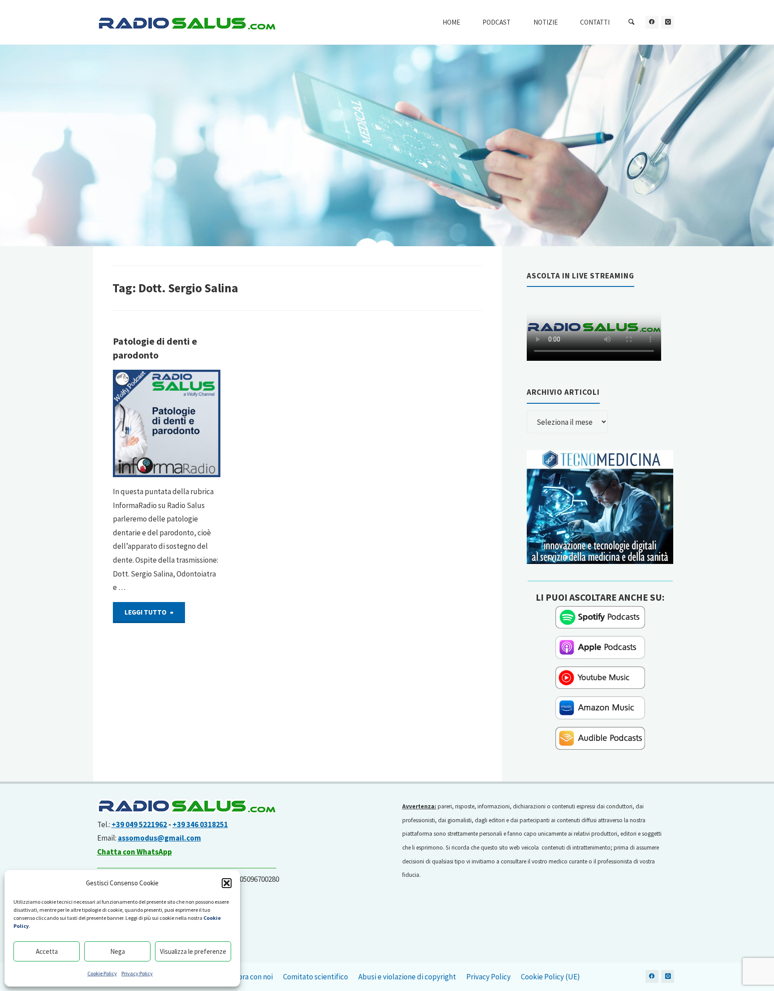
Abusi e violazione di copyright (407, 977)
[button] (226, 883)
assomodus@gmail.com (159, 838)
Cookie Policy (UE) (550, 977)
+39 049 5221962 (139, 824)
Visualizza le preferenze (193, 951)
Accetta (47, 951)
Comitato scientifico (315, 977)
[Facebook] (651, 22)
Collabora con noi (245, 977)
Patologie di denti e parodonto (155, 348)
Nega (117, 951)
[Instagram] (667, 22)
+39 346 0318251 (200, 824)
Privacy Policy (137, 973)
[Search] (631, 22)
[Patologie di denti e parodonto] (166, 423)
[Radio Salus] (186, 22)
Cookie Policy (102, 973)
